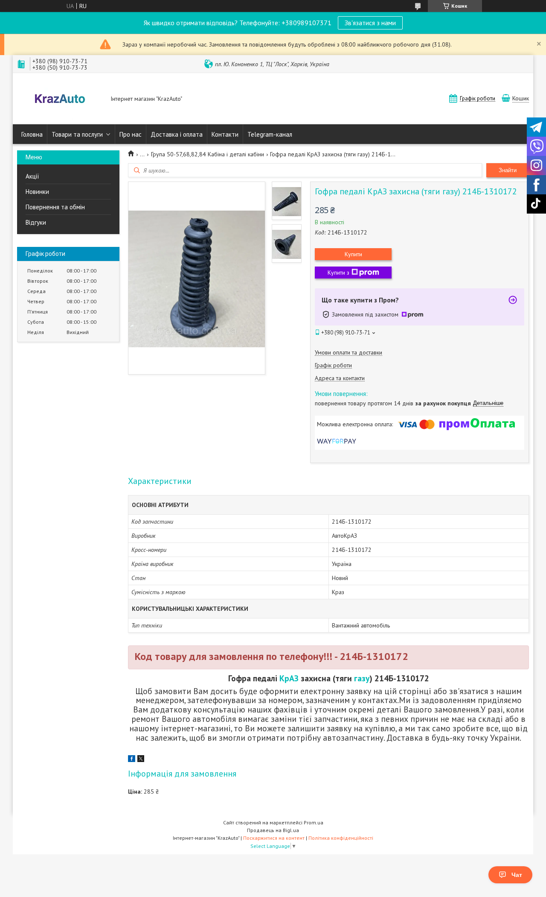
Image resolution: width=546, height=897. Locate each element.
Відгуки (36, 222)
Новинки (37, 192)
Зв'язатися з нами (370, 22)
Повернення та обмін (55, 207)
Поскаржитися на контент (274, 838)
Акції (32, 176)
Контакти (225, 134)
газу (361, 678)
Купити (353, 254)
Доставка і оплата (177, 134)
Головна (32, 134)
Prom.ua (313, 822)
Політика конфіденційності (340, 838)
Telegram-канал (269, 134)
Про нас (130, 134)
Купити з (338, 272)
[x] (140, 760)
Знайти (508, 170)
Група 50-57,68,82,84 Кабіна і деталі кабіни (207, 154)
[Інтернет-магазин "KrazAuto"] (59, 99)
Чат (516, 874)
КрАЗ (289, 678)
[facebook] (131, 760)
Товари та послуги (77, 134)
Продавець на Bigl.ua (273, 830)
